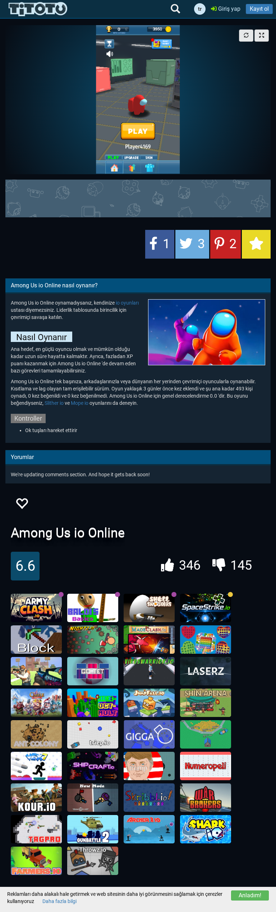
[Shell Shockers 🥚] (149, 608)
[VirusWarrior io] (149, 671)
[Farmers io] (36, 861)
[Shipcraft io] (92, 766)
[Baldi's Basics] (92, 608)
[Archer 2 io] (149, 829)
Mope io (79, 403)
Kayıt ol (259, 8)
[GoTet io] (92, 671)
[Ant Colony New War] (36, 734)
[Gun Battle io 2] (92, 829)
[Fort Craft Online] (36, 671)
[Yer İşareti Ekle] (256, 244)
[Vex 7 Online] (36, 766)
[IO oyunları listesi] (38, 9)
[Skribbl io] (149, 797)
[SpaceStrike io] (205, 608)
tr (200, 9)
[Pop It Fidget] (205, 639)
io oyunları (127, 303)
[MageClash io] (149, 639)
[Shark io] (205, 829)
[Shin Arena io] (205, 703)
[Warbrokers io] (205, 797)
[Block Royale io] (36, 639)
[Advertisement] (138, 197)
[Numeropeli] (205, 766)
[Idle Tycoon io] (205, 734)
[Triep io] (92, 734)
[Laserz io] (205, 671)
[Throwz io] (92, 861)
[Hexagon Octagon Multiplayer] (92, 703)
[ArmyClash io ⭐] (36, 608)
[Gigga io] (149, 734)
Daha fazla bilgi (59, 901)
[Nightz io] (92, 639)
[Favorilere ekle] (21, 505)
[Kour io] (36, 797)
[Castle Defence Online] (36, 703)
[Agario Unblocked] (149, 766)
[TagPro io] (36, 829)
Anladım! (250, 895)
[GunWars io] (92, 797)
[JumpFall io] (149, 703)
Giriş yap (228, 8)
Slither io (54, 403)
